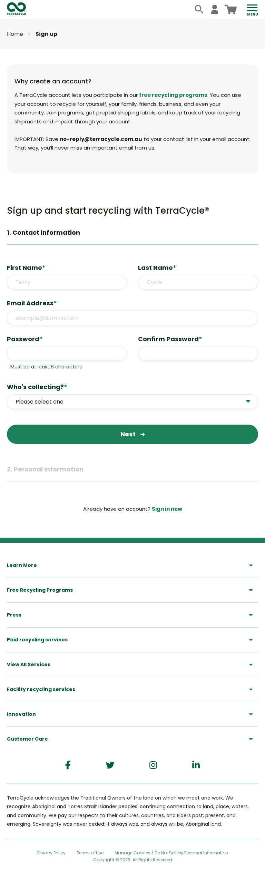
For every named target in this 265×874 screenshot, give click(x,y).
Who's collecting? (37, 387)
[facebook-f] (68, 765)
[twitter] (110, 765)
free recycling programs (173, 95)
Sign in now (167, 508)
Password (25, 339)
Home (15, 34)
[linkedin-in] (196, 765)
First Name (26, 267)
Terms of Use (90, 853)
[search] (199, 9)
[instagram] (153, 765)
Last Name (157, 267)
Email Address (32, 303)
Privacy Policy (51, 853)
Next (128, 434)
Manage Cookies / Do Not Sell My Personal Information (171, 853)
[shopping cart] (230, 9)
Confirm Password (170, 339)
